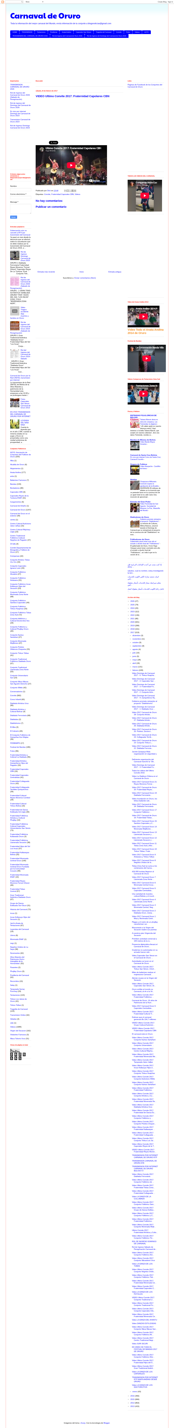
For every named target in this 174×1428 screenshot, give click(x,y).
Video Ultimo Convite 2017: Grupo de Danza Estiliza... (143, 1209)
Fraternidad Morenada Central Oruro (19, 859)
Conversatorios (16, 691)
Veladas (13, 1019)
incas (12, 913)
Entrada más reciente (46, 272)
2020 (132, 622)
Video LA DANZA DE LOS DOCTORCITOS (142, 1386)
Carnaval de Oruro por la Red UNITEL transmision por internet (20, 378)
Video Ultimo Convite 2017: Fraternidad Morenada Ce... (144, 1282)
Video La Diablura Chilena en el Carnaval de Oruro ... (144, 777)
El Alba (13, 727)
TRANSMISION (27, 32)
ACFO (146, 32)
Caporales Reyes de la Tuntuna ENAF (19, 497)
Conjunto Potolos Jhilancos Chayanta (18, 648)
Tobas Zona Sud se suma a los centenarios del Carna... (144, 867)
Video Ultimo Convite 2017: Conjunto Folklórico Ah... (143, 1333)
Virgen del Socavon (18, 1031)
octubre (135, 642)
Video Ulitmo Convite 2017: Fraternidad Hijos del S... (143, 1361)
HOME (14, 32)
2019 (132, 626)
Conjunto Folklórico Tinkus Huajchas (18, 607)
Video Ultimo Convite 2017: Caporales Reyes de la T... (143, 1145)
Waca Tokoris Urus (17, 1039)
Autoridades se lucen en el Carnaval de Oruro (142, 962)
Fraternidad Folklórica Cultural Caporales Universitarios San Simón (20, 826)
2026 (132, 601)
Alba (12, 461)
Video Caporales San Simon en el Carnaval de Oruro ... (144, 956)
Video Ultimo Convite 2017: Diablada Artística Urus (143, 1106)
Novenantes (15, 953)
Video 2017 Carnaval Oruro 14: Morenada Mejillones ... (144, 828)
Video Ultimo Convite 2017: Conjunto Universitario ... (143, 1044)
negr (12, 943)
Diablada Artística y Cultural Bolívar (18, 710)
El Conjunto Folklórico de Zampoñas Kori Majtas (20, 736)
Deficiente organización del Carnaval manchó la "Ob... (143, 760)
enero (135, 1392)
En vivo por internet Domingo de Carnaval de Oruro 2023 (20, 113)
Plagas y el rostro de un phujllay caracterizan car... (145, 923)
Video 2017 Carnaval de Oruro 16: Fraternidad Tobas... (144, 816)
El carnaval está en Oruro (142, 1034)
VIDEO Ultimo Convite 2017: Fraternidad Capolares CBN (144, 1029)
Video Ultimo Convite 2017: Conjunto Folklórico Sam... (143, 1203)
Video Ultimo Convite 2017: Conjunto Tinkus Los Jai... (143, 1139)
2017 (132, 632)
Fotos (128, 32)
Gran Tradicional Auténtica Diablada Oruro (20, 896)
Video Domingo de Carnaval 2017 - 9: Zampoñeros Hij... (144, 697)
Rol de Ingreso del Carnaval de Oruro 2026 (67, 36)
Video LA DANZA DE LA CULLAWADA (141, 1198)
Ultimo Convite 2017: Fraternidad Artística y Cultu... (145, 1231)
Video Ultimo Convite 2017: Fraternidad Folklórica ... (143, 996)
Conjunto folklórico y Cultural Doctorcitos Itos (19, 620)
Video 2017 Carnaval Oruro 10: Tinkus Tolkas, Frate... (144, 850)
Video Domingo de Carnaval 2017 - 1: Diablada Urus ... (143, 708)
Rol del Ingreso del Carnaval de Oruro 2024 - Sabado (26, 354)
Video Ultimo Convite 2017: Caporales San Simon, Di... (144, 985)
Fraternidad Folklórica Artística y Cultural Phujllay (19, 818)
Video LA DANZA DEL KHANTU (144, 1320)
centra (12, 520)
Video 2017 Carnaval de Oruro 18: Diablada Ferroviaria (144, 805)
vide (12, 1023)
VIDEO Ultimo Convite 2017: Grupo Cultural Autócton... (143, 1024)
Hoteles (133, 479)
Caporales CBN (16, 492)
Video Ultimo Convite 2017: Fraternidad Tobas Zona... (143, 1186)
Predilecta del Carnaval (19, 975)
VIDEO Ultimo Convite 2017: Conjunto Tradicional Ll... (143, 1298)
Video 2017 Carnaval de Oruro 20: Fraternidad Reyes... (144, 788)
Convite (119, 32)
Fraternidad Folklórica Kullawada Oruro (19, 835)
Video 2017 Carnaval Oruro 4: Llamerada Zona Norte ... (144, 900)
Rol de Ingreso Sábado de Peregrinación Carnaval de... (144, 1248)
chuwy (82, 1423)
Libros (12, 935)
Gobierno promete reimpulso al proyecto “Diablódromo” (144, 702)
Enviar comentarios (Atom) (85, 278)
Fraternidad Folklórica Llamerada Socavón (19, 841)
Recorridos (14, 981)
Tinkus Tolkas (15, 1005)
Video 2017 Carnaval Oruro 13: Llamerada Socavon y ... (144, 833)
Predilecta (53, 32)
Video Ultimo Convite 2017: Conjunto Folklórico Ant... (143, 1254)
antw (12, 476)
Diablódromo (15, 723)
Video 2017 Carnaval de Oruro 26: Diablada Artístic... (144, 725)
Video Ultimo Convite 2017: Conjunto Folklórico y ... (143, 1117)
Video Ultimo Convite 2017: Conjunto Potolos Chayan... (144, 1123)
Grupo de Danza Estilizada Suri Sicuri (18, 904)
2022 (132, 615)
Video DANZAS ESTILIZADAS (144, 1323)
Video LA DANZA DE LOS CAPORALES (142, 1373)
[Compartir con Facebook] (72, 190)
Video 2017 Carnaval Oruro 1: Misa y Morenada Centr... (144, 917)
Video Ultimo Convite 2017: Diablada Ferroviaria (143, 1175)
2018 (132, 629)
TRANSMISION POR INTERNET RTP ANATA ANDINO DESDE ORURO (145, 1379)
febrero (135, 670)
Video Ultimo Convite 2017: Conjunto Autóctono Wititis (143, 1078)
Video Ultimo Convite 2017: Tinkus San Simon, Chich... (144, 968)
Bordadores (15, 488)
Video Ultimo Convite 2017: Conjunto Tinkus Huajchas (143, 1072)
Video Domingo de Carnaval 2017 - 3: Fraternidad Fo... (143, 685)
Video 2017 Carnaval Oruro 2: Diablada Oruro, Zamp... (144, 912)
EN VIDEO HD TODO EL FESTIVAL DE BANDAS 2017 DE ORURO (144, 1349)
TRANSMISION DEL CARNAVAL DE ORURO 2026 (30, 36)
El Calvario (14, 731)
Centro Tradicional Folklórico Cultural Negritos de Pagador (18, 538)
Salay (12, 985)
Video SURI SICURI (140, 1344)
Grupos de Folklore (138, 464)
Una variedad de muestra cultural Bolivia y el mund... (143, 895)
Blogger (107, 1423)
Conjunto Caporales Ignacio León (18, 567)
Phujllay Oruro (16, 971)
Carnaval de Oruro (45, 15)
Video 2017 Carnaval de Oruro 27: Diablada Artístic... (144, 719)
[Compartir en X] (70, 190)
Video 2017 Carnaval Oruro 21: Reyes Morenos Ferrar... (144, 783)
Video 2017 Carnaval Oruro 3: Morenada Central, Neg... (144, 906)
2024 (132, 608)
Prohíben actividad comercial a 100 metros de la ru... (144, 940)
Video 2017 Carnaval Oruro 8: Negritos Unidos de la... (144, 861)
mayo (134, 660)
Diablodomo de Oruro (139, 517)
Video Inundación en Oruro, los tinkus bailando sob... (144, 800)
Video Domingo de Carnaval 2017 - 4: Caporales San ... (144, 680)
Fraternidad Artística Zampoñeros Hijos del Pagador (19, 763)
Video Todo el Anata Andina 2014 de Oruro (146, 331)
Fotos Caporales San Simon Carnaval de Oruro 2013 (25, 403)
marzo (135, 667)
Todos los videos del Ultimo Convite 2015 (143, 772)
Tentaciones (41, 32)
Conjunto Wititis (16, 688)
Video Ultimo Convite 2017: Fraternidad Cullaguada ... (143, 1134)
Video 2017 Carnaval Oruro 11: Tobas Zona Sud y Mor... (144, 844)
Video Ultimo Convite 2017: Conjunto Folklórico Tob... (143, 1276)
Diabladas (14, 719)
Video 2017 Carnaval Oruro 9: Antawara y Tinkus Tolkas (144, 856)
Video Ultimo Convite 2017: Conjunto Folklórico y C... (143, 1214)
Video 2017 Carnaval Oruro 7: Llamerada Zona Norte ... (144, 878)
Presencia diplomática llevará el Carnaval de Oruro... (144, 945)
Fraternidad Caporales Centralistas (19, 776)
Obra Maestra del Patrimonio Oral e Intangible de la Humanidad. (17, 960)
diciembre (136, 635)
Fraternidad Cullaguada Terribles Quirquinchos (19, 788)
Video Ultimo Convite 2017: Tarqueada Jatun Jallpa (143, 1061)
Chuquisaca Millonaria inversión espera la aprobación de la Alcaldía (149, 484)
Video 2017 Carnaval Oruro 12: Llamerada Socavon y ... (144, 839)
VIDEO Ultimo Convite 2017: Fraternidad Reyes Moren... (144, 1151)
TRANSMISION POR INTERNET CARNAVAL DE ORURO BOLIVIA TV (145, 1168)
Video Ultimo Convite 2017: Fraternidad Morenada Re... (144, 1100)
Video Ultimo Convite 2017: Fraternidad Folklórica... (143, 1089)
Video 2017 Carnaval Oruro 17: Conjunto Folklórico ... (144, 811)
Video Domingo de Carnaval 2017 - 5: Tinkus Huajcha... (144, 674)
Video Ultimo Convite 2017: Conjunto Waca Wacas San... (144, 1328)
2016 (132, 1396)
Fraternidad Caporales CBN (62, 194)
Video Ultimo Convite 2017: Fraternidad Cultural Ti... (143, 1013)
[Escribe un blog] (67, 190)
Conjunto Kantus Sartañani (17, 636)
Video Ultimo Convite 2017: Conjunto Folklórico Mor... (143, 1356)
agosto (135, 649)
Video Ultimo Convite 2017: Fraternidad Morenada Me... (144, 1055)
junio (134, 656)
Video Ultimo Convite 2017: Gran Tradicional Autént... (143, 1367)
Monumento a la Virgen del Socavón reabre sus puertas (144, 929)
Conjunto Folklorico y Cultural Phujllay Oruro (19, 628)
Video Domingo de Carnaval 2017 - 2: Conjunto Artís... (143, 691)
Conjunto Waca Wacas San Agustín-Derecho (19, 683)
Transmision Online (18, 1015)
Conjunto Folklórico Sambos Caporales (18, 601)
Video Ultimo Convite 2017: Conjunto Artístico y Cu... (143, 1095)
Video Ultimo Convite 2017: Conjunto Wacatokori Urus (143, 1259)
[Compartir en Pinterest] (75, 190)
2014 (132, 1403)
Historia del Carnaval (18, 909)
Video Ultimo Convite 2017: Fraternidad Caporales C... (143, 1287)
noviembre (137, 639)
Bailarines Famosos (18, 480)
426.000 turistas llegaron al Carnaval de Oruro (143, 872)
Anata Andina (15, 472)
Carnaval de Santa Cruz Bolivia (143, 455)
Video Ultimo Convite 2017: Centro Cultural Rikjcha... (143, 1050)
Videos (137, 32)
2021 (132, 619)
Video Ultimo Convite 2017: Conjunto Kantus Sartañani (144, 1038)
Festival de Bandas (18, 747)
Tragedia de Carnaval (19, 1009)
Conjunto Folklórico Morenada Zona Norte (19, 593)
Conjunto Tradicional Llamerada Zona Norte (19, 668)
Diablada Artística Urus (19, 703)
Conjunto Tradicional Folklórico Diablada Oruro (20, 660)
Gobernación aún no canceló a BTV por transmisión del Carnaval (20, 232)
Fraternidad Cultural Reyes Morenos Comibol (20, 796)
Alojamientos (15, 468)
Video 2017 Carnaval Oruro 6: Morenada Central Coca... (144, 884)
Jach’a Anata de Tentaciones (16, 924)
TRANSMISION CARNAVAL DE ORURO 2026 (19, 87)
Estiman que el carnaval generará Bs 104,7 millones (144, 1018)
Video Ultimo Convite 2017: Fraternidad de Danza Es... (144, 1111)
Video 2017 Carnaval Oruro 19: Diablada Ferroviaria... (144, 794)
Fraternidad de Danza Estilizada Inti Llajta (19, 811)
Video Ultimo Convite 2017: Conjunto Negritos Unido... (143, 1270)
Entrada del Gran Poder (140, 502)
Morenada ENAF (17, 939)
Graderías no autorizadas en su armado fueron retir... (145, 951)
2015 (132, 1399)
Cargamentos (15, 502)
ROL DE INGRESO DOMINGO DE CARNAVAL (144, 1242)
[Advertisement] (86, 59)
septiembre (137, 646)
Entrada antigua (114, 272)
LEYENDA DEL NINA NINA (25, 422)
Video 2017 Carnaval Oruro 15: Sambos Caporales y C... (144, 822)
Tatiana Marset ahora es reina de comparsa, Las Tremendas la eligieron (149, 422)
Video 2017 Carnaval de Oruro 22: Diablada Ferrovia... (144, 747)
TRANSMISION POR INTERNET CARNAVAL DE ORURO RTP (145, 1156)
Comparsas (14, 556)
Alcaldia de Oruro (17, 464)
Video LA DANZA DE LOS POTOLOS (142, 1293)
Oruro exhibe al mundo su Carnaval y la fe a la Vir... (143, 990)
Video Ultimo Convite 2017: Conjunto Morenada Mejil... (144, 1226)
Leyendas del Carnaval (19, 929)
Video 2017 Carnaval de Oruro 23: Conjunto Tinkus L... (144, 741)
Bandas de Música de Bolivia (143, 440)
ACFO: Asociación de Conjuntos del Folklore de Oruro (20, 454)
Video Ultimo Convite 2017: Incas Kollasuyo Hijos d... (143, 1066)
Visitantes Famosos (18, 1035)
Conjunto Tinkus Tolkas (19, 653)
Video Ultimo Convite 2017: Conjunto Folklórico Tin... (143, 1237)
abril (134, 663)
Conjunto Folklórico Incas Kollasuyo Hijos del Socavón (20, 586)
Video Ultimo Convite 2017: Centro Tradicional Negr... (143, 1339)
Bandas (13, 484)
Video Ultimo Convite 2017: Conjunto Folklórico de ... (143, 1181)
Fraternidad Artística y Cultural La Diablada (19, 756)
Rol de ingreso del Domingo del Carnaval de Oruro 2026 (106, 36)
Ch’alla (13, 544)
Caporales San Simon (83, 32)
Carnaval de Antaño (18, 506)
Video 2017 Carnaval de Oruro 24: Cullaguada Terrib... (144, 736)
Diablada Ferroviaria (18, 715)
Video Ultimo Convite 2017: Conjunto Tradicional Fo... (143, 1304)
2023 (132, 612)
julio (134, 653)
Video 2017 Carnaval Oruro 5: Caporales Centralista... (144, 889)
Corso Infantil (15, 699)
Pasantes (14, 967)
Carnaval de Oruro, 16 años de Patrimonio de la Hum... (144, 1001)
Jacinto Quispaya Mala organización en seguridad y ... (144, 754)
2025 (132, 605)
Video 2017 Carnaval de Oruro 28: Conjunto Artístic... (144, 713)
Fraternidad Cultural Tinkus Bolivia (18, 805)
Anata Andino (66, 32)
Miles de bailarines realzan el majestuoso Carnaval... (143, 973)
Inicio (81, 272)
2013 (132, 1406)
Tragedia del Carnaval (103, 32)
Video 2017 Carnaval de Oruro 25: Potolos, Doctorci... (144, 730)
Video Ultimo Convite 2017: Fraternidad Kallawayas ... (143, 1128)
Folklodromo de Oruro (140, 539)
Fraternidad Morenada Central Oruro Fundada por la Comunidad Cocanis (19, 867)
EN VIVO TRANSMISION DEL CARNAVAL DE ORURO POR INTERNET (20, 414)
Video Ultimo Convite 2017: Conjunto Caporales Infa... (143, 1310)
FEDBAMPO (15, 743)
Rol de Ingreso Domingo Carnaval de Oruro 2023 (20, 127)
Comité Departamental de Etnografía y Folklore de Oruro (20, 550)
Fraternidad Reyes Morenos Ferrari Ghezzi (19, 882)
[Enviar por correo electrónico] (65, 190)
